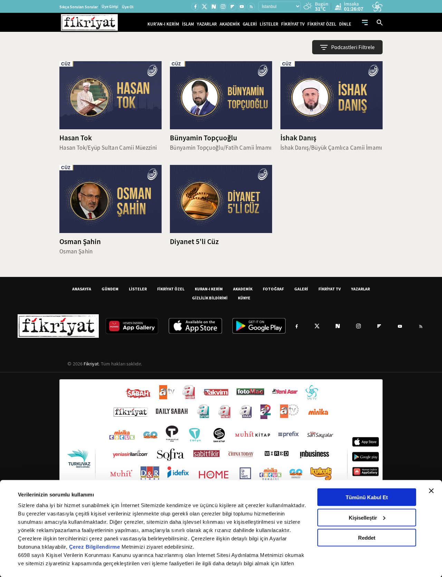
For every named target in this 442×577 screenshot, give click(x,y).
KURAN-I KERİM (209, 288)
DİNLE (345, 24)
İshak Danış (298, 138)
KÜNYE (244, 297)
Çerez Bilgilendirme (95, 547)
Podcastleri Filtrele (353, 47)
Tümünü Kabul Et (367, 497)
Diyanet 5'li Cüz (194, 241)
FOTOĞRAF (273, 288)
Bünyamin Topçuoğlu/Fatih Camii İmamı (220, 147)
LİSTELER (269, 24)
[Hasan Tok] (110, 95)
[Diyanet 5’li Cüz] (221, 199)
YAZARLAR (207, 24)
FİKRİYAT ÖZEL (321, 24)
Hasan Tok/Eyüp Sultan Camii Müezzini (108, 147)
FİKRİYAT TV (293, 24)
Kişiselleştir (363, 517)
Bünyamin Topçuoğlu (203, 138)
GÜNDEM (110, 288)
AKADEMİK (230, 24)
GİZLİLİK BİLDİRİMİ (210, 297)
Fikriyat (91, 364)
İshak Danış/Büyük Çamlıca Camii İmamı (331, 147)
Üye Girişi (110, 6)
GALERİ (250, 24)
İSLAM (188, 24)
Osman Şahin (80, 241)
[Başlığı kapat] (431, 490)
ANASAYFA (81, 288)
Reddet (366, 538)
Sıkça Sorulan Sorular (78, 7)
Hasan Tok (75, 138)
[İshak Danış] (331, 95)
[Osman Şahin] (110, 199)
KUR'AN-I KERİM (163, 24)
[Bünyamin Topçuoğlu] (221, 95)
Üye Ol (127, 7)
